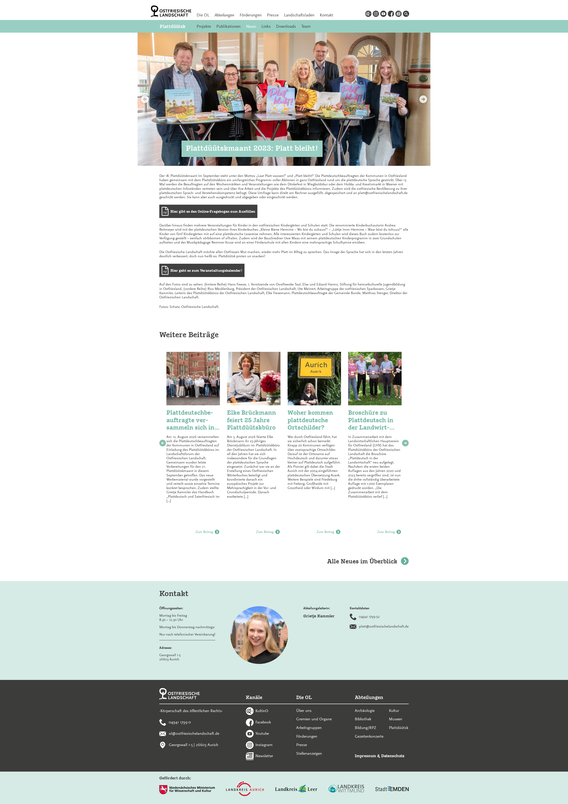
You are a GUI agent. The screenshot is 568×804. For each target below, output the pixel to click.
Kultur (394, 710)
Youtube (262, 733)
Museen (395, 719)
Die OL (203, 15)
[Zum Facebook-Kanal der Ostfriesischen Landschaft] (391, 14)
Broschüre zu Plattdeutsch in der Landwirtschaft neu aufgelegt (370, 420)
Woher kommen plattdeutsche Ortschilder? (310, 420)
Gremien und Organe (314, 719)
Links (266, 26)
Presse (273, 15)
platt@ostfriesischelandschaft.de (384, 626)
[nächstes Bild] (423, 99)
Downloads (286, 26)
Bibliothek (363, 719)
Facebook (263, 722)
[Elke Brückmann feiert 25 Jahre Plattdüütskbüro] (253, 378)
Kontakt (326, 15)
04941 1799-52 (369, 616)
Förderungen (251, 15)
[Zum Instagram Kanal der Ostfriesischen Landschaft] (376, 14)
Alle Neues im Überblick (362, 561)
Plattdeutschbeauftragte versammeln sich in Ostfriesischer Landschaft (190, 420)
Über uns (304, 710)
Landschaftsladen (299, 15)
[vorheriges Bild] (145, 99)
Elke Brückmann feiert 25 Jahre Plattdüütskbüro (251, 420)
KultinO (261, 711)
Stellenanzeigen (309, 753)
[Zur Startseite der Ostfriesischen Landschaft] (171, 11)
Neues (251, 26)
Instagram (263, 744)
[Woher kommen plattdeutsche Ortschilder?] (314, 378)
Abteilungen (224, 15)
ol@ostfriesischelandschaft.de (194, 733)
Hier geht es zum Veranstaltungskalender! (206, 270)
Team (306, 26)
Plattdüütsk (172, 26)
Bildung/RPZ (365, 727)
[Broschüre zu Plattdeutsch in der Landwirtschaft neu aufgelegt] (375, 378)
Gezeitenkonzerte (369, 736)
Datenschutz (392, 755)
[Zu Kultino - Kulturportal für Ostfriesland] (368, 14)
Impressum (365, 755)
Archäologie (365, 710)
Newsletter (264, 756)
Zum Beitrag (204, 532)
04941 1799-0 (180, 722)
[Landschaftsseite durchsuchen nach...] (406, 14)
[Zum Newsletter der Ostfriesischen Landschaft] (398, 14)
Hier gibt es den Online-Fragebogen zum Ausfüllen (212, 211)
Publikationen (228, 26)
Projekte (204, 26)
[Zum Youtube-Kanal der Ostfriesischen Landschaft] (383, 14)
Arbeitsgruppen (309, 727)
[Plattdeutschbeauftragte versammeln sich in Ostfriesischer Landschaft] (193, 378)
